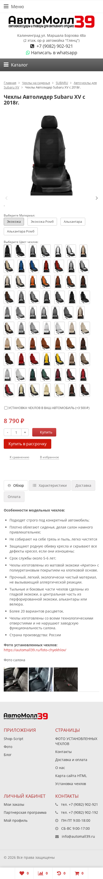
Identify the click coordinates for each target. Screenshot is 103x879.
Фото (8, 746)
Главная (10, 82)
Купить (46, 432)
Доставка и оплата (71, 759)
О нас (60, 767)
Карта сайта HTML (71, 775)
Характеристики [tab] (53, 485)
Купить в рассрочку (27, 443)
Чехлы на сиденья (36, 82)
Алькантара (73, 221)
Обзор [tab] (18, 485)
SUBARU (62, 82)
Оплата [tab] (14, 496)
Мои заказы (14, 804)
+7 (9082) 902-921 (54, 46)
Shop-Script (13, 738)
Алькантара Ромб (20, 231)
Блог (8, 754)
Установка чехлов (70, 783)
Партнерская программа (25, 812)
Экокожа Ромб (42, 221)
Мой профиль (16, 820)
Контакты (63, 751)
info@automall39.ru (78, 836)
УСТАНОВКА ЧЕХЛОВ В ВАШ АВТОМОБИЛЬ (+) (49, 408)
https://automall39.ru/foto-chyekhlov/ (35, 650)
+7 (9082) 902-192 (83, 812)
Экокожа (14, 221)
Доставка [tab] (83, 485)
